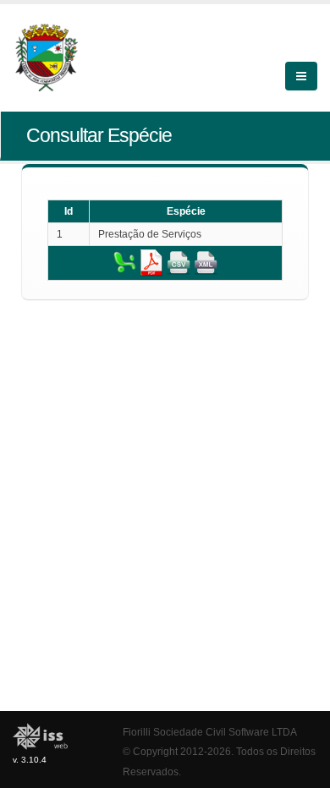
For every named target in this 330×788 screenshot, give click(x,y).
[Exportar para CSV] (178, 262)
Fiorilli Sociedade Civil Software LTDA (210, 731)
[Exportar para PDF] (151, 262)
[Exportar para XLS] (124, 262)
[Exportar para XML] (205, 262)
